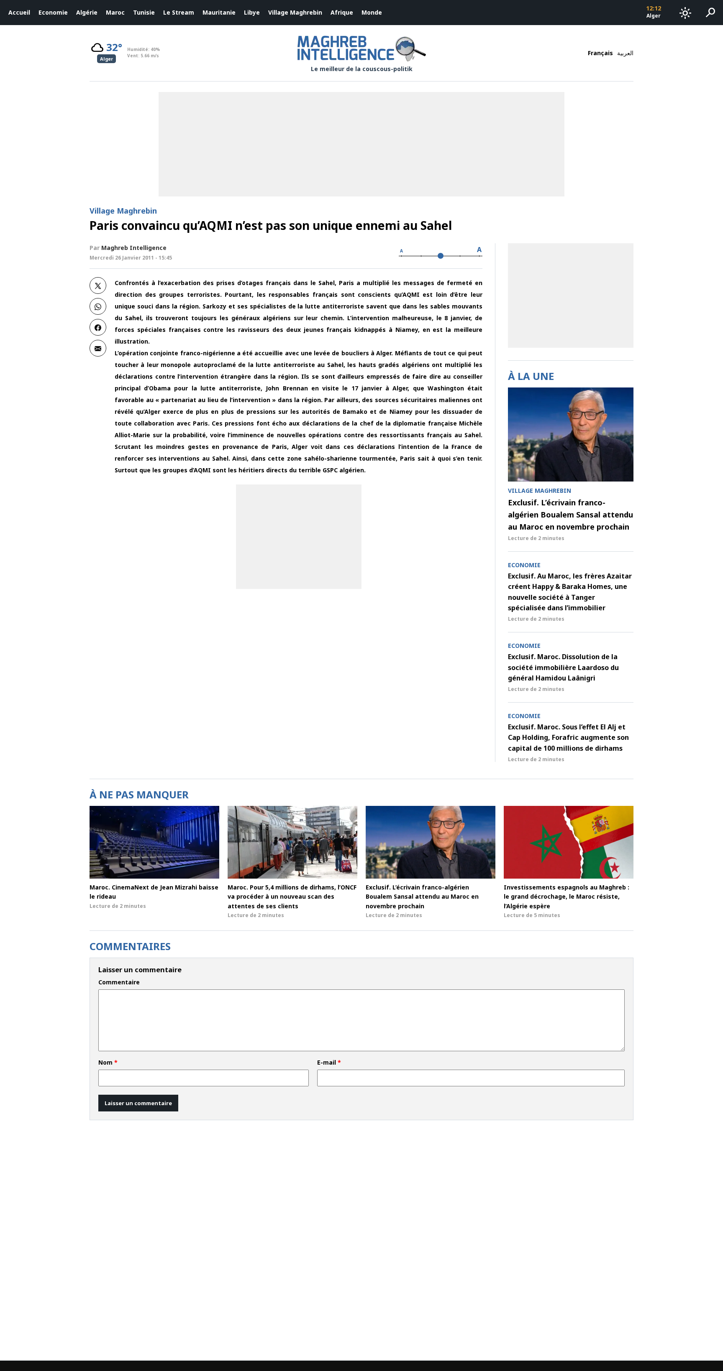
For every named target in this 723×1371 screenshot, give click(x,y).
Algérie (86, 12)
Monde (372, 12)
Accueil (19, 12)
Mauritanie (219, 12)
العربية (625, 53)
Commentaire (119, 982)
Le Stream (178, 12)
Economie (53, 12)
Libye (252, 12)
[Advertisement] (299, 536)
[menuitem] (19, 12)
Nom (108, 1062)
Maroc (115, 12)
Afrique (342, 12)
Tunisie (144, 12)
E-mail (329, 1062)
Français (600, 53)
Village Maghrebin (295, 12)
